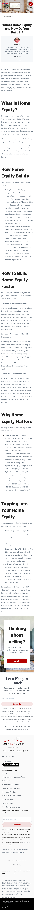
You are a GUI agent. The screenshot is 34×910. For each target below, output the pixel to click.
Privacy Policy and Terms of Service (22, 722)
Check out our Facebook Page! (13, 777)
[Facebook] (3, 756)
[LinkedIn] (9, 756)
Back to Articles (9, 16)
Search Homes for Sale (11, 788)
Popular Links (7, 803)
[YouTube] (13, 756)
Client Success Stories (10, 784)
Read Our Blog (7, 799)
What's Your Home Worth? (12, 796)
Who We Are (6, 781)
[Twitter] (6, 756)
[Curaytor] (10, 766)
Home (4, 773)
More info (10, 902)
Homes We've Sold (9, 792)
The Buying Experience (11, 807)
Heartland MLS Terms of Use (8, 897)
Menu (24, 4)
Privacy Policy (17, 865)
